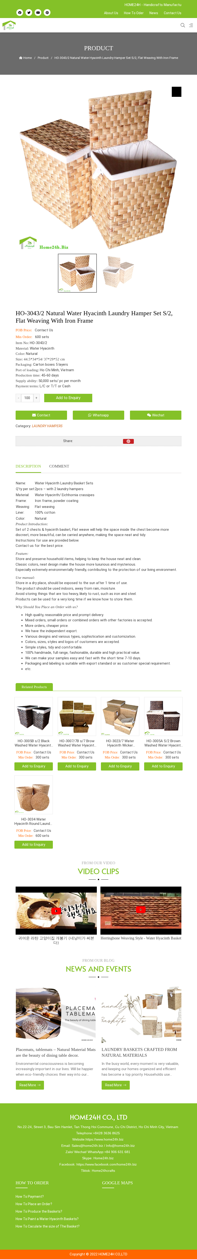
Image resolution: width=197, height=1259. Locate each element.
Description (28, 466)
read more (28, 1085)
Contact (43, 415)
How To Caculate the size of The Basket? (48, 1226)
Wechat (158, 415)
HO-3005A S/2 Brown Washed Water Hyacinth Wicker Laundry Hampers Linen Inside (163, 743)
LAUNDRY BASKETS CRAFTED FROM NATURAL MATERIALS (53, 1052)
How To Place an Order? (34, 1204)
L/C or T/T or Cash (55, 386)
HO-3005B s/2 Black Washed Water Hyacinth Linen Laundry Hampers (34, 743)
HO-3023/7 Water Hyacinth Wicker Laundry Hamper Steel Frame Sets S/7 (120, 743)
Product (43, 58)
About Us (111, 13)
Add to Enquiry (68, 397)
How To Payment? (30, 1196)
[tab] (28, 467)
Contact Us (172, 13)
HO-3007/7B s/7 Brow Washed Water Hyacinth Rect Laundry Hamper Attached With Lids (77, 743)
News (153, 13)
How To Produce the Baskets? (39, 1211)
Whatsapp (101, 415)
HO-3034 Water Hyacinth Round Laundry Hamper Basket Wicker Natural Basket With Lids (33, 821)
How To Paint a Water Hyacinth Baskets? (47, 1219)
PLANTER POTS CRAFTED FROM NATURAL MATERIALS (134, 1052)
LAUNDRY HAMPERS (47, 426)
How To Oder (134, 13)
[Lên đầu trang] (184, 1247)
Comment (59, 466)
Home (27, 58)
